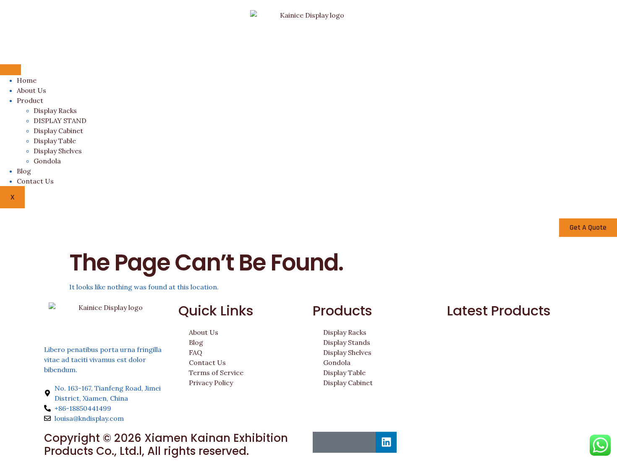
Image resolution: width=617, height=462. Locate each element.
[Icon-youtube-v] (365, 442)
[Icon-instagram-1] (344, 442)
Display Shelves (58, 151)
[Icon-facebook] (323, 442)
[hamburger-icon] (10, 69)
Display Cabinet (58, 130)
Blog (24, 171)
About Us (31, 90)
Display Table (55, 140)
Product (30, 100)
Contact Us (35, 181)
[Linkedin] (386, 442)
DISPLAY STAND (60, 120)
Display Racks (55, 110)
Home (27, 80)
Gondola (47, 161)
